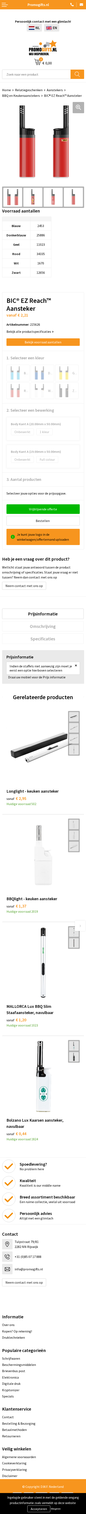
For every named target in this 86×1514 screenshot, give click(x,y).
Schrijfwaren (11, 1358)
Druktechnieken (13, 1337)
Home (6, 90)
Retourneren (11, 1436)
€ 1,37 (16, 906)
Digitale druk (11, 1383)
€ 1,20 (16, 1019)
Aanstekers (55, 90)
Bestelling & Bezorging (18, 1423)
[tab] (43, 614)
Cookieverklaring (14, 1463)
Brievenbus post (13, 1371)
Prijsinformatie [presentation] (43, 614)
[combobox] (36, 74)
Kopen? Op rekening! (17, 1331)
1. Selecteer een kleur (25, 357)
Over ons (8, 1325)
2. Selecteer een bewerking (30, 410)
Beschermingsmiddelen (19, 1365)
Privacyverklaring (14, 1469)
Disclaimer (9, 1476)
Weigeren (56, 1508)
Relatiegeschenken (29, 90)
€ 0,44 (16, 1133)
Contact (8, 1417)
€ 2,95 (16, 798)
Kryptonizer (10, 1390)
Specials (8, 1396)
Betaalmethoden (14, 1430)
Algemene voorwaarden (19, 1457)
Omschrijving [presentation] (43, 626)
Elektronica (10, 1377)
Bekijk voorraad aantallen (43, 342)
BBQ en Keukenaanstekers (21, 95)
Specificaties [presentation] (42, 639)
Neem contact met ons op (24, 586)
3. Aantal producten (23, 479)
